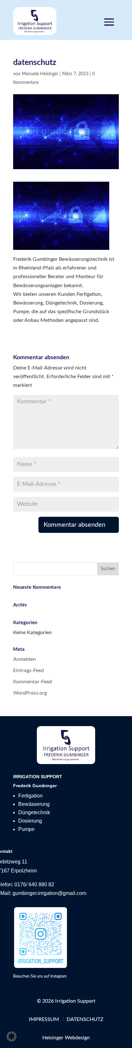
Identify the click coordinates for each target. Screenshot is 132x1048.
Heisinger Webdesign (66, 1037)
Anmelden (24, 659)
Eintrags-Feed (28, 670)
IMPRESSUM (44, 1019)
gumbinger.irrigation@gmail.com (49, 893)
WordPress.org (30, 693)
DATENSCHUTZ (85, 1019)
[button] (11, 1036)
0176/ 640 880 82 (33, 884)
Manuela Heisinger (40, 74)
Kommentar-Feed (32, 681)
